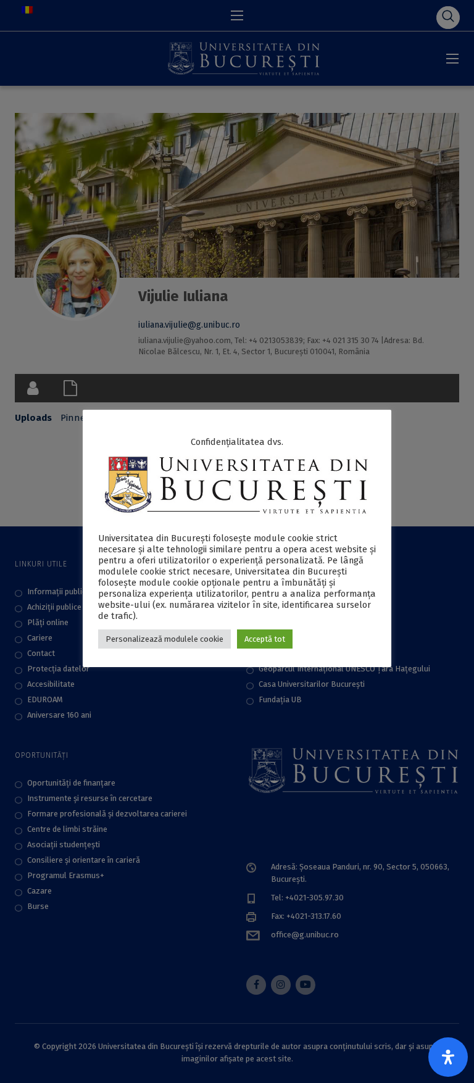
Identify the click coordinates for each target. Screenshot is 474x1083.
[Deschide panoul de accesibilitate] (448, 1057)
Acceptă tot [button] (264, 639)
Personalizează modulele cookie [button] (164, 639)
